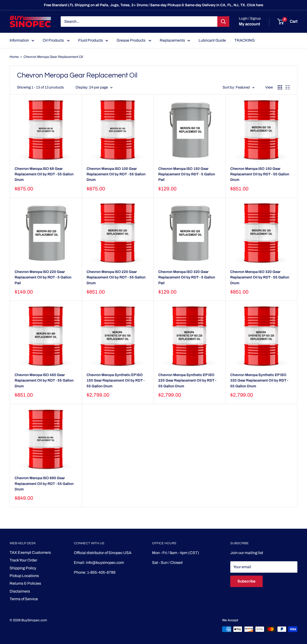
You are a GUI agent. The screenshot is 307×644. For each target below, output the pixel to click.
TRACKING (244, 40)
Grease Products (131, 40)
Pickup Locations (24, 576)
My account (249, 24)
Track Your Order (23, 560)
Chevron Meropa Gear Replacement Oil (53, 57)
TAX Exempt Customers (30, 552)
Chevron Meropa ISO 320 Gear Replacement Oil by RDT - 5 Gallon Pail (186, 277)
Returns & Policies (25, 583)
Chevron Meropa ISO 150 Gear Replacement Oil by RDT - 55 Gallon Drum (259, 174)
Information (19, 40)
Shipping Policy (23, 568)
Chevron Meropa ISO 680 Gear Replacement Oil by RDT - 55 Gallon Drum (44, 483)
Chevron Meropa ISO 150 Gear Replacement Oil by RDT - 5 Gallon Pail (186, 174)
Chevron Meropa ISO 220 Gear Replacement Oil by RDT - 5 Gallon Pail (43, 277)
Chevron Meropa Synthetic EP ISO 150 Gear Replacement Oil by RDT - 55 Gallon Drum (116, 380)
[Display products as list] (288, 87)
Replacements (172, 40)
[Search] (223, 21)
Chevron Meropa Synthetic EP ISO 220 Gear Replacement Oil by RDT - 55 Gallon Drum (187, 380)
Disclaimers (20, 591)
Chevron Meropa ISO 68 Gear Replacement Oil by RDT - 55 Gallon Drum (44, 174)
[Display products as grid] (280, 87)
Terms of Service (24, 599)
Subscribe (246, 581)
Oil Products (54, 40)
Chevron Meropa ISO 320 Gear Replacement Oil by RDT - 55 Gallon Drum (259, 277)
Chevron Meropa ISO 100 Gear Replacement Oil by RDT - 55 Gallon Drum (116, 174)
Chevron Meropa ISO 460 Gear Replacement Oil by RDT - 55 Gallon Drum (44, 380)
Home (14, 57)
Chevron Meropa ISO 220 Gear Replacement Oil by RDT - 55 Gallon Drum (116, 277)
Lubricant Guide (212, 40)
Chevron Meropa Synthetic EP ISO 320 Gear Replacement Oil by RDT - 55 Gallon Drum (259, 380)
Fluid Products (90, 40)
